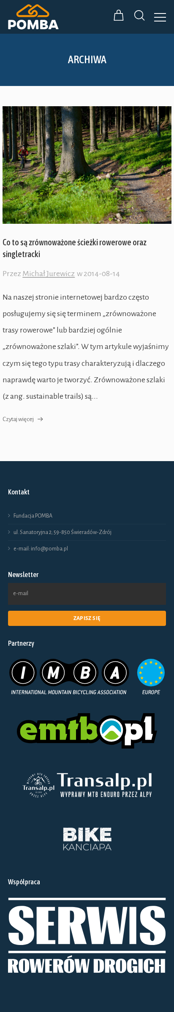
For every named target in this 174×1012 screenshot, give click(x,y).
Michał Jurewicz (48, 273)
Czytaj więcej (18, 419)
